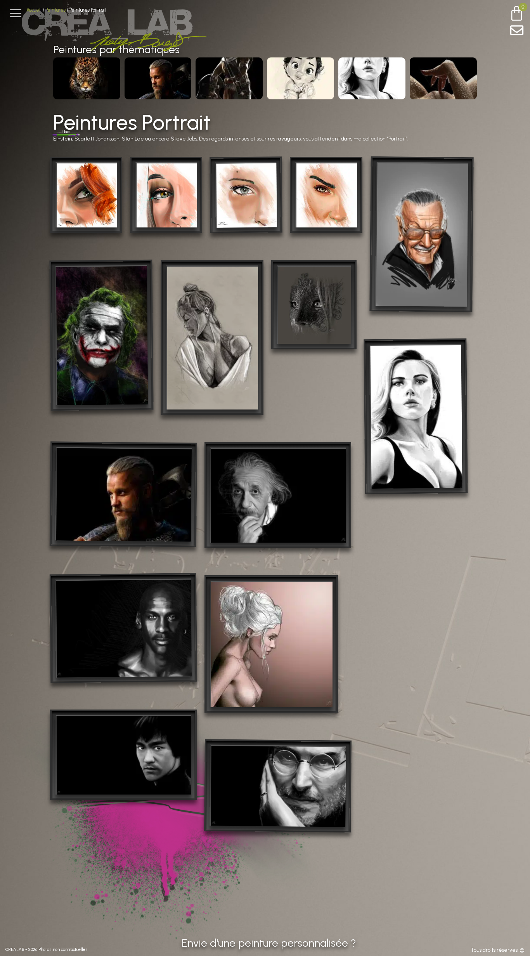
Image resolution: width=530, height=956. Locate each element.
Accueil (34, 10)
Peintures (55, 10)
